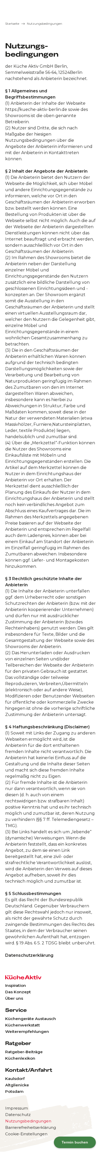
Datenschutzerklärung (29, 955)
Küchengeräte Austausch (30, 1018)
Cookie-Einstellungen (26, 1133)
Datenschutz (18, 1114)
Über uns (14, 998)
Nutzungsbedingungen (44, 23)
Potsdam (14, 1091)
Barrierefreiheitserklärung (30, 1127)
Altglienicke (17, 1085)
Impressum (16, 1108)
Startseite (12, 23)
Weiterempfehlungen (27, 1031)
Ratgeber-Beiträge (24, 1051)
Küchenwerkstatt (22, 1025)
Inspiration (15, 985)
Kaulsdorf (15, 1078)
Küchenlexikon (20, 1058)
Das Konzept (18, 991)
